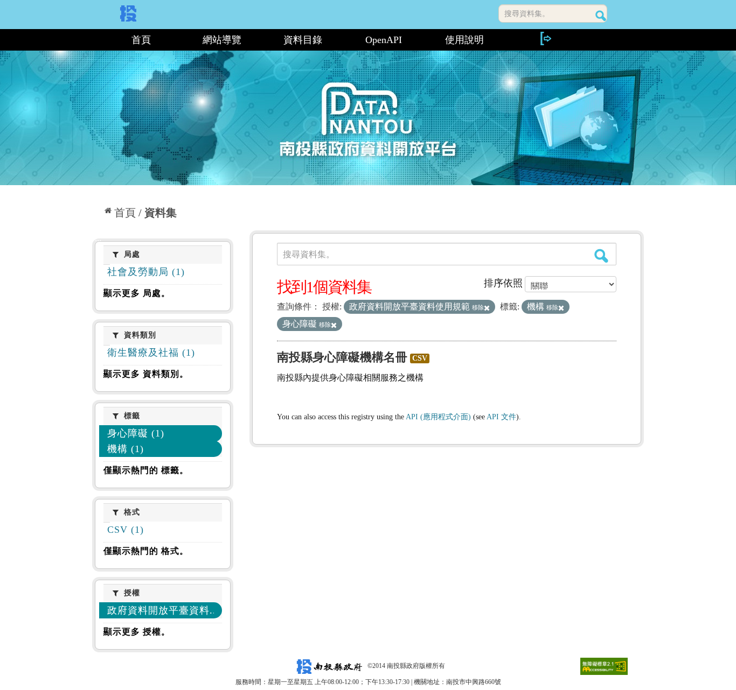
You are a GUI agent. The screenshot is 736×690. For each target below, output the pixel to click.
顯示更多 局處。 (136, 293)
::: (97, 39)
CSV (419, 358)
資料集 (160, 213)
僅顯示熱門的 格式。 (146, 550)
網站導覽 (222, 39)
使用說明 (464, 39)
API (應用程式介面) (438, 417)
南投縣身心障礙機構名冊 (342, 357)
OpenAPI (383, 39)
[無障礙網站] (604, 666)
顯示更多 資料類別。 (146, 373)
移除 (478, 307)
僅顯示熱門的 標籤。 (146, 470)
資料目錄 (302, 39)
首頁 (141, 39)
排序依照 (503, 283)
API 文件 (501, 417)
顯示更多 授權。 (136, 631)
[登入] (545, 38)
